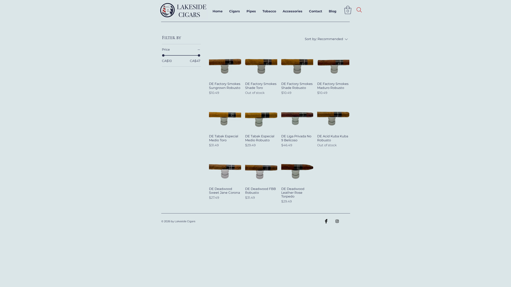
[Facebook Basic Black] (326, 221)
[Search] (359, 9)
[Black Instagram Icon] (337, 221)
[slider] (163, 55)
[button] (347, 10)
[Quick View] (225, 63)
